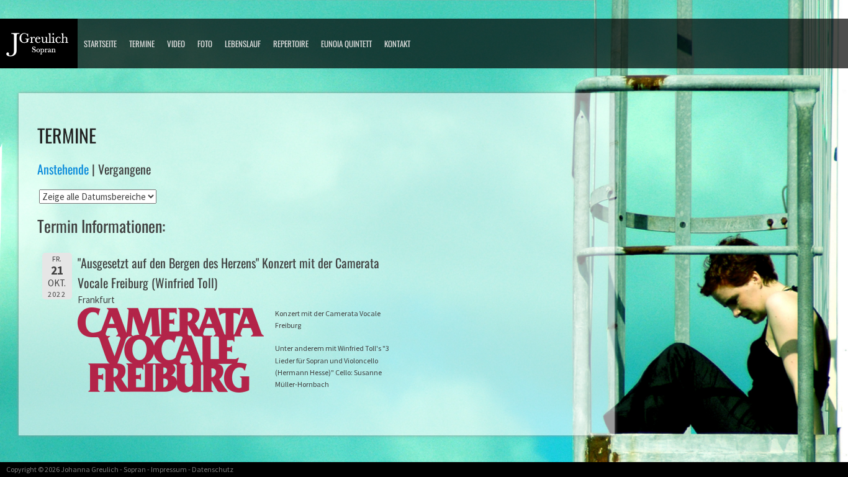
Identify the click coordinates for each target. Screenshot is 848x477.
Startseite (100, 43)
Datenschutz (212, 469)
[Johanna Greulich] (42, 48)
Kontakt (397, 43)
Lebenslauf (243, 43)
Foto (204, 43)
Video (176, 43)
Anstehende (63, 169)
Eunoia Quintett (346, 43)
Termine (142, 43)
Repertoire (291, 43)
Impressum (169, 469)
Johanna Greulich (90, 469)
